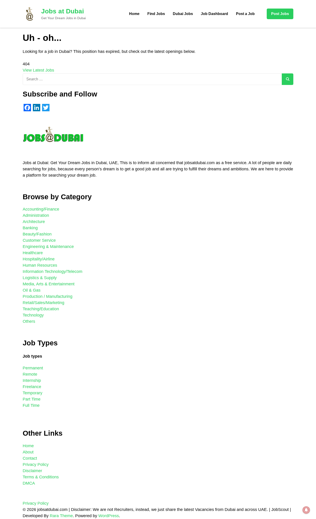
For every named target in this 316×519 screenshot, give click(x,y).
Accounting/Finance (41, 209)
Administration (36, 215)
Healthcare (33, 252)
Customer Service (39, 240)
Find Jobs (156, 14)
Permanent (33, 368)
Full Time (31, 405)
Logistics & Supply (40, 277)
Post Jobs (280, 14)
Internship (32, 380)
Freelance (32, 386)
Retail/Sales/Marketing (43, 302)
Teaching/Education (41, 309)
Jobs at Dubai (62, 11)
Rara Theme (61, 515)
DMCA (29, 483)
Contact (30, 458)
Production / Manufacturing (47, 296)
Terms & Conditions (41, 477)
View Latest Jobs (38, 70)
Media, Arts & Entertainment (48, 284)
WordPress (108, 515)
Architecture (34, 221)
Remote (30, 374)
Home (134, 14)
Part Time (31, 399)
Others (29, 321)
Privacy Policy (36, 464)
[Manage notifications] (306, 510)
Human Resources (40, 265)
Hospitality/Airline (39, 259)
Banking (30, 228)
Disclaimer (32, 470)
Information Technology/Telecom (52, 271)
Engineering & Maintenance (48, 246)
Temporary (32, 393)
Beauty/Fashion (37, 234)
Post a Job (245, 14)
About (28, 452)
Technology (33, 315)
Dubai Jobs (183, 14)
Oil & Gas (31, 290)
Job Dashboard (214, 14)
